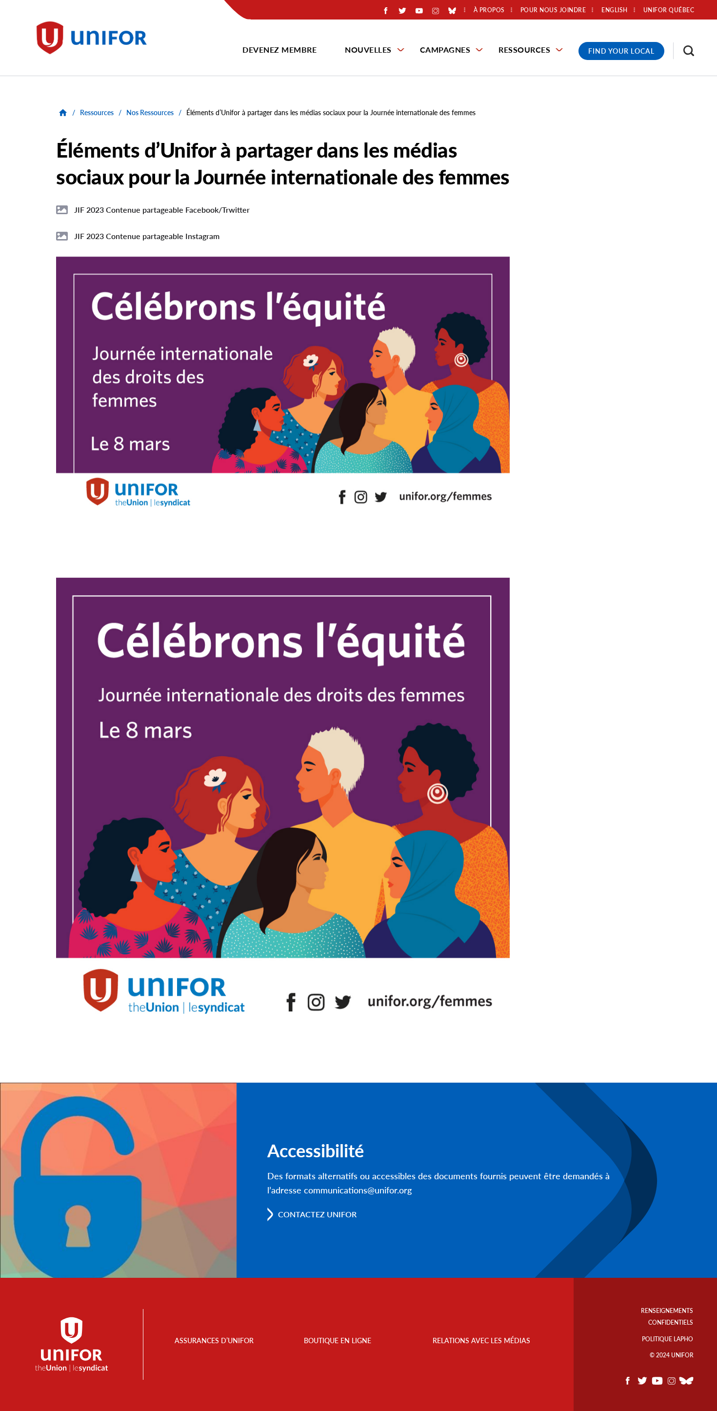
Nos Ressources (150, 112)
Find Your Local (621, 51)
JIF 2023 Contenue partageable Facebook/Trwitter (162, 209)
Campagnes (445, 49)
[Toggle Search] (684, 51)
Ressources (524, 49)
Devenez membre (279, 49)
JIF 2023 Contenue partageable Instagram (146, 236)
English (614, 10)
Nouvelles (368, 49)
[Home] (96, 38)
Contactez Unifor (317, 1214)
